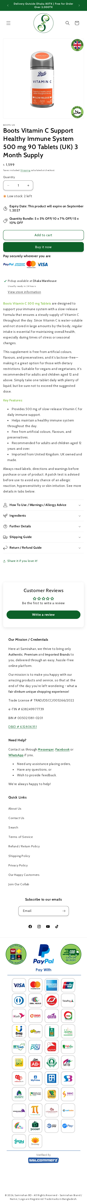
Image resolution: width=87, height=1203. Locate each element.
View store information (24, 292)
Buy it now (43, 247)
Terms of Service (20, 837)
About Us (15, 808)
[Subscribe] (64, 911)
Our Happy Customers (23, 875)
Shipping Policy (19, 856)
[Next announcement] (79, 5)
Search (13, 827)
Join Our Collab (18, 884)
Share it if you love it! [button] (22, 561)
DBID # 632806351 (22, 727)
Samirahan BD (23, 1195)
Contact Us (16, 818)
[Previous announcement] (7, 5)
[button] (8, 23)
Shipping (25, 170)
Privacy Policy (18, 865)
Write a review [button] (43, 615)
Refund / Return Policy (24, 846)
